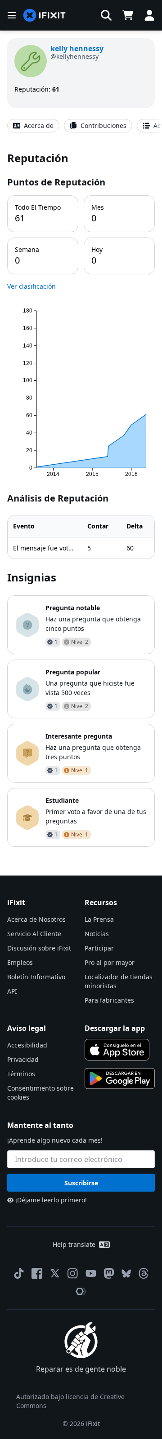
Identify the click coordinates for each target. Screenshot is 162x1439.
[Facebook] (37, 1273)
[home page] (44, 15)
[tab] (33, 125)
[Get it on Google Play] (120, 1078)
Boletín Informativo (36, 977)
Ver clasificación (31, 286)
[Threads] (143, 1273)
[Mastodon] (109, 1273)
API (12, 991)
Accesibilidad (27, 1045)
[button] (106, 15)
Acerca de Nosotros (36, 919)
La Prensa (99, 919)
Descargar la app (115, 1028)
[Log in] (149, 15)
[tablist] (81, 125)
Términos (21, 1073)
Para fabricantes (109, 1000)
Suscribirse (81, 1183)
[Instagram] (73, 1273)
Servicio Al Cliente (34, 933)
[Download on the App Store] (117, 1050)
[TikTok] (19, 1273)
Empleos (20, 962)
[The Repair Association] (81, 1291)
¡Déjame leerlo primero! (51, 1200)
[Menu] (12, 15)
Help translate (74, 1244)
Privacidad (23, 1059)
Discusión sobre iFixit (39, 948)
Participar (99, 948)
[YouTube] (91, 1273)
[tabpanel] (81, 498)
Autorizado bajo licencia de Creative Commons (70, 1401)
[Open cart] (128, 15)
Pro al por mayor (110, 962)
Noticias (97, 933)
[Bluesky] (126, 1273)
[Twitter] (55, 1273)
